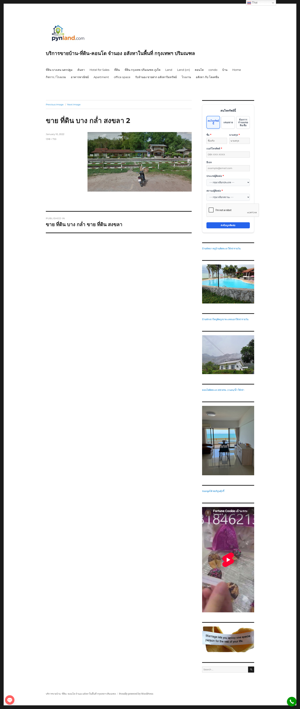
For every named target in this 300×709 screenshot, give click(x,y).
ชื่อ (208, 134)
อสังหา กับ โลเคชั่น (207, 77)
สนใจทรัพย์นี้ (213, 122)
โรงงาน (186, 77)
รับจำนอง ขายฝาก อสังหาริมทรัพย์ (156, 77)
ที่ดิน (117, 69)
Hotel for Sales (99, 69)
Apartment (101, 77)
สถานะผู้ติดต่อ (214, 190)
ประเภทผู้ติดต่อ (215, 176)
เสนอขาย (228, 122)
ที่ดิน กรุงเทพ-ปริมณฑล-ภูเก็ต (142, 69)
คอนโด (199, 69)
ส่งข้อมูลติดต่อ (228, 225)
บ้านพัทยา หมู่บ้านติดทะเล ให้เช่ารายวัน (221, 248)
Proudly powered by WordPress (136, 693)
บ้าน (224, 69)
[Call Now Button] (292, 701)
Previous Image (55, 104)
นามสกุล (234, 134)
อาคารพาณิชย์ (80, 77)
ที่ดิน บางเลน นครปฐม (59, 69)
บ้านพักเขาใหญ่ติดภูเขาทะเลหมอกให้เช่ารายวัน (225, 319)
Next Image (74, 104)
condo (213, 69)
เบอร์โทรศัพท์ (214, 148)
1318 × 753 (51, 139)
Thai (254, 2)
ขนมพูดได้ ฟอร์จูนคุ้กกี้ (213, 491)
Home (236, 69)
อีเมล (209, 162)
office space (122, 77)
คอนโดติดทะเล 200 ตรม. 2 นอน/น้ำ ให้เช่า (223, 390)
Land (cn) (183, 69)
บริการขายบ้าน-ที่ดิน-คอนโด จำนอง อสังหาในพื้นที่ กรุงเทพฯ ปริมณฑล (120, 53)
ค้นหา (81, 69)
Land (168, 69)
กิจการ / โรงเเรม (56, 77)
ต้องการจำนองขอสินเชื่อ (243, 122)
